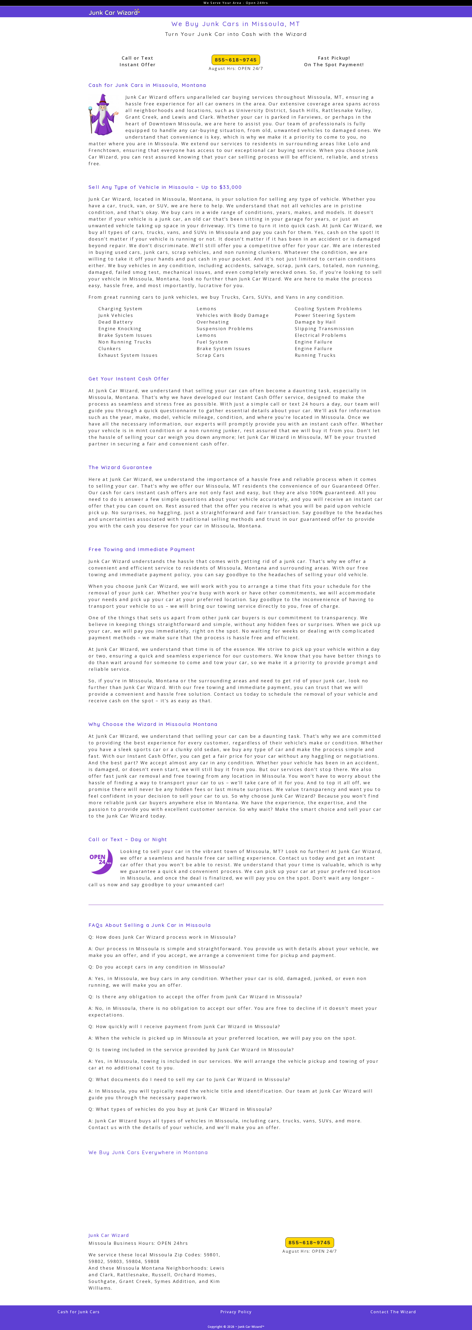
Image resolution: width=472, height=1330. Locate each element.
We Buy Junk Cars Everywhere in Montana (148, 1152)
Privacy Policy (236, 1311)
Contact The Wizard (393, 1311)
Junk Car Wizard (108, 1235)
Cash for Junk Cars (79, 1311)
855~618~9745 (236, 60)
